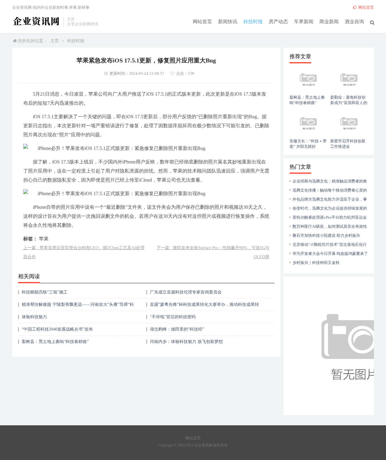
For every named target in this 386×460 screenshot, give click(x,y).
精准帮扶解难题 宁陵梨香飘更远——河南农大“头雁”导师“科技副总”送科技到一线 (78, 306)
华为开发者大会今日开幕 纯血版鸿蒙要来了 (330, 253)
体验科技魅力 (34, 317)
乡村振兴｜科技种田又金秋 (316, 262)
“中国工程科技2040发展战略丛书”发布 (57, 329)
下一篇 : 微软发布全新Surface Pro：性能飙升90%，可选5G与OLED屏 (213, 252)
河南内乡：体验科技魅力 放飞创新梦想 (186, 341)
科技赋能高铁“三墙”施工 (45, 292)
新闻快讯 (227, 21)
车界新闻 (303, 21)
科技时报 (253, 21)
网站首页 (202, 21)
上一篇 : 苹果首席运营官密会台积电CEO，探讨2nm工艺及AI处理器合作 (83, 252)
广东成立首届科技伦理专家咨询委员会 (186, 292)
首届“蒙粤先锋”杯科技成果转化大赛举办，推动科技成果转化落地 (204, 306)
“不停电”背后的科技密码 (173, 317)
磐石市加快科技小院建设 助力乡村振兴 (326, 235)
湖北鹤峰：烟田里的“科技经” (177, 329)
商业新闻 (329, 21)
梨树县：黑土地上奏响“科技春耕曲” (55, 341)
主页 (54, 41)
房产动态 (278, 21)
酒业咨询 (354, 21)
